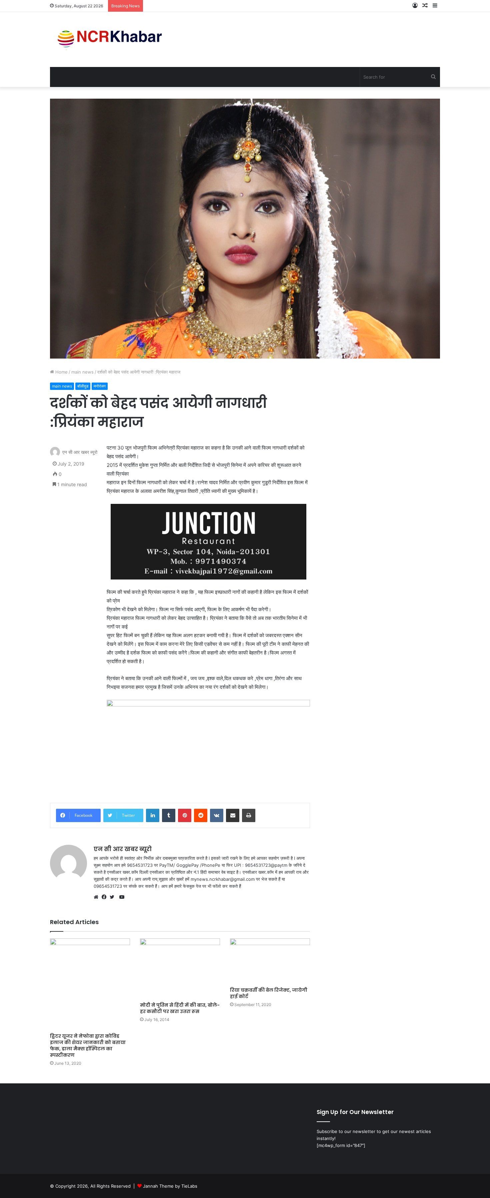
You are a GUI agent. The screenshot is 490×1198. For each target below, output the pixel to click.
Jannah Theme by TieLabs (170, 1186)
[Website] (98, 897)
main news (82, 372)
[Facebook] (106, 897)
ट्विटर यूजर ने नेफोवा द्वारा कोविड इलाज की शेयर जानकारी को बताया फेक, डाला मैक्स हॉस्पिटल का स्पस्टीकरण (88, 1045)
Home (61, 372)
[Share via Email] (232, 815)
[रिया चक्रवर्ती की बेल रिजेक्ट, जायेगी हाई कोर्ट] (270, 960)
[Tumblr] (168, 815)
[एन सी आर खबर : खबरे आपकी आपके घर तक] (112, 39)
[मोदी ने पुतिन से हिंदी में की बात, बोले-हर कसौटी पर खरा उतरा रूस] (180, 968)
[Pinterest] (184, 815)
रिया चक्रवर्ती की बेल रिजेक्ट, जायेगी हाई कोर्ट (268, 993)
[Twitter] (114, 897)
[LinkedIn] (152, 815)
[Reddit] (200, 815)
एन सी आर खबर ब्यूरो (79, 452)
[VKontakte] (216, 815)
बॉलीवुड (82, 386)
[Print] (248, 815)
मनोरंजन (100, 386)
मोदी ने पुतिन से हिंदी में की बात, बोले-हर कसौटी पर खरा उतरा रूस (180, 1008)
